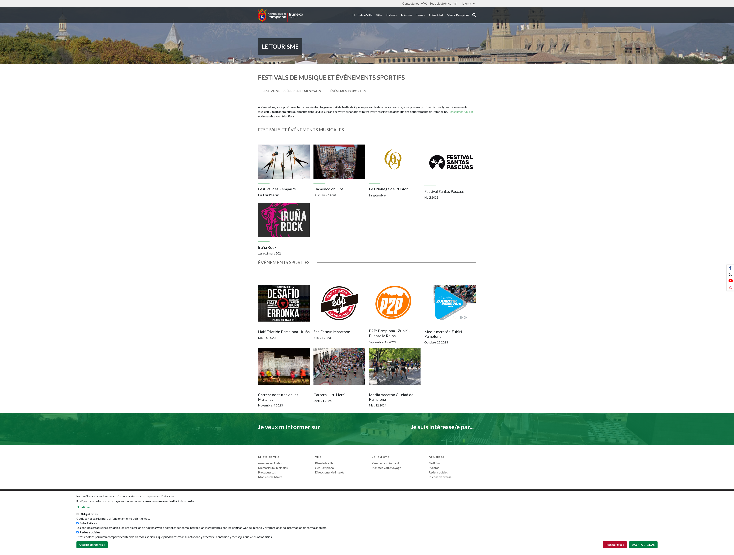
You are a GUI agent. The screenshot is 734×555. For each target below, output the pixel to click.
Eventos (434, 467)
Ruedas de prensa (440, 477)
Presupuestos (267, 472)
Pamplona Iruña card (385, 463)
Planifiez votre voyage (386, 467)
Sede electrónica (440, 3)
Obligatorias (89, 514)
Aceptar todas (643, 544)
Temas (420, 15)
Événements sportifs (348, 91)
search (473, 15)
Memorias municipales (273, 467)
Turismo (391, 15)
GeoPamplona (324, 467)
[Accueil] (280, 15)
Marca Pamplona (458, 15)
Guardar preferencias (92, 544)
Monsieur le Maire (270, 477)
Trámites (406, 15)
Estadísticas (88, 523)
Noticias (434, 463)
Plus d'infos (83, 507)
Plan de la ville (324, 463)
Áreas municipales (270, 463)
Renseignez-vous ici (461, 111)
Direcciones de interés (329, 472)
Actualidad (436, 15)
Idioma (466, 3)
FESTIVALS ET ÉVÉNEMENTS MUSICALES (292, 91)
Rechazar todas (615, 544)
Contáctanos (410, 3)
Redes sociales (438, 472)
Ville (379, 15)
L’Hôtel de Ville (362, 15)
